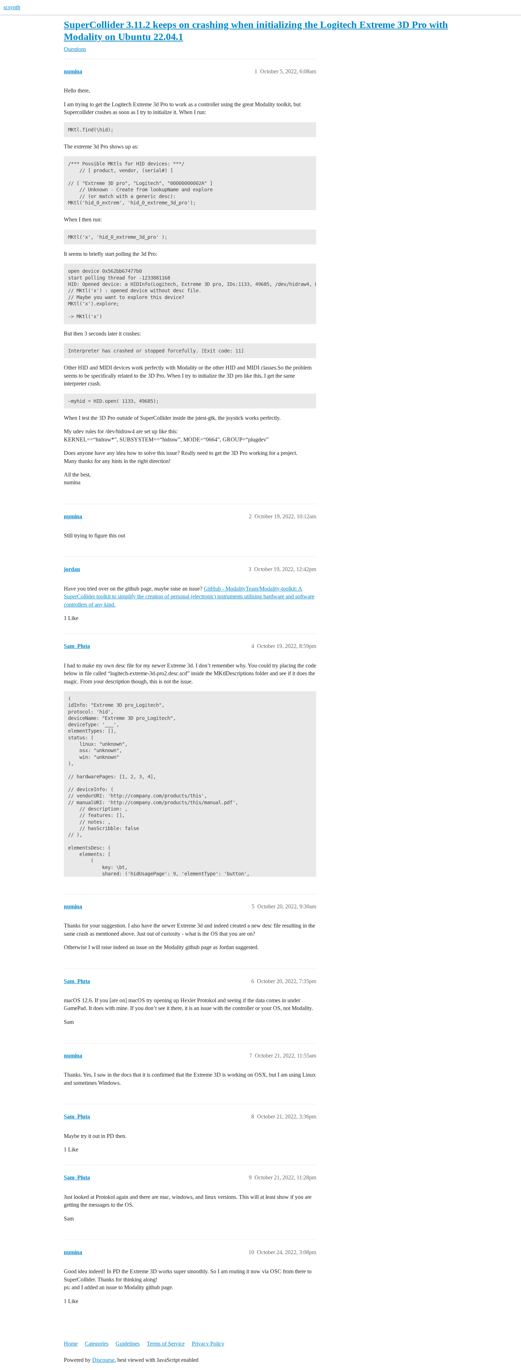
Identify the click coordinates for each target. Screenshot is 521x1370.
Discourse (103, 1360)
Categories (96, 1344)
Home (71, 1344)
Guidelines (128, 1344)
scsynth (12, 7)
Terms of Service (166, 1344)
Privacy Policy (208, 1344)
